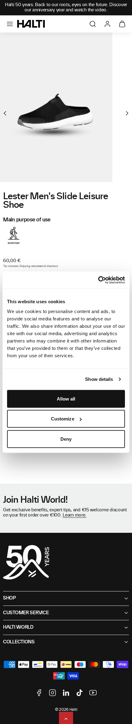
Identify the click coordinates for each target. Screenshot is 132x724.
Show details (99, 379)
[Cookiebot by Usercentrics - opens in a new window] (98, 280)
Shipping (24, 266)
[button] (9, 24)
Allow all (66, 398)
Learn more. (74, 515)
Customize (62, 418)
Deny (66, 438)
